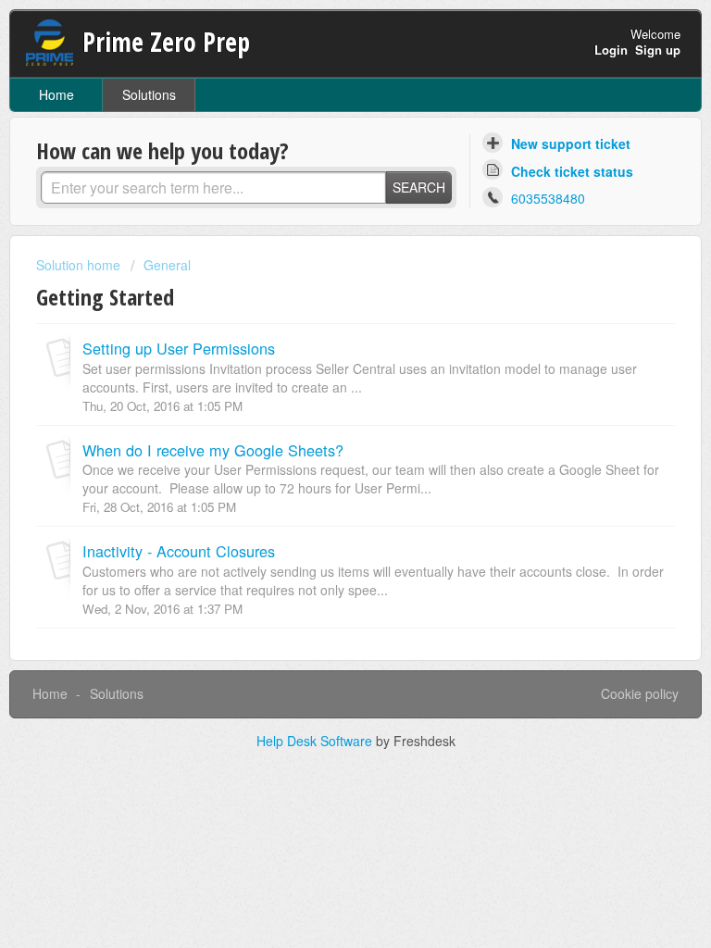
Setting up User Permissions (178, 348)
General (167, 265)
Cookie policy (640, 693)
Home (56, 94)
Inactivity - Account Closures (178, 551)
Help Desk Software (316, 740)
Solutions (149, 94)
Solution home (80, 265)
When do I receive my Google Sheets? (212, 450)
